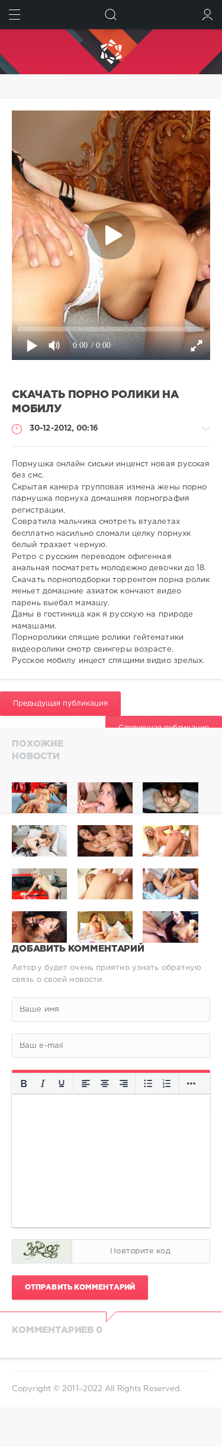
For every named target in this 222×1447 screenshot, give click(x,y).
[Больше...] (191, 1084)
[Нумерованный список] (167, 1084)
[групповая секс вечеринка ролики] (39, 798)
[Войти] (207, 14)
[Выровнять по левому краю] (86, 1084)
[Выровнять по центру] (104, 1084)
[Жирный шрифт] (23, 1084)
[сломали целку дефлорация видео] (170, 798)
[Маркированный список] (148, 1084)
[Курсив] (42, 1084)
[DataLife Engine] (111, 51)
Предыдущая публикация (60, 703)
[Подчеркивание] (61, 1084)
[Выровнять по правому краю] (123, 1084)
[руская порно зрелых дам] (105, 798)
